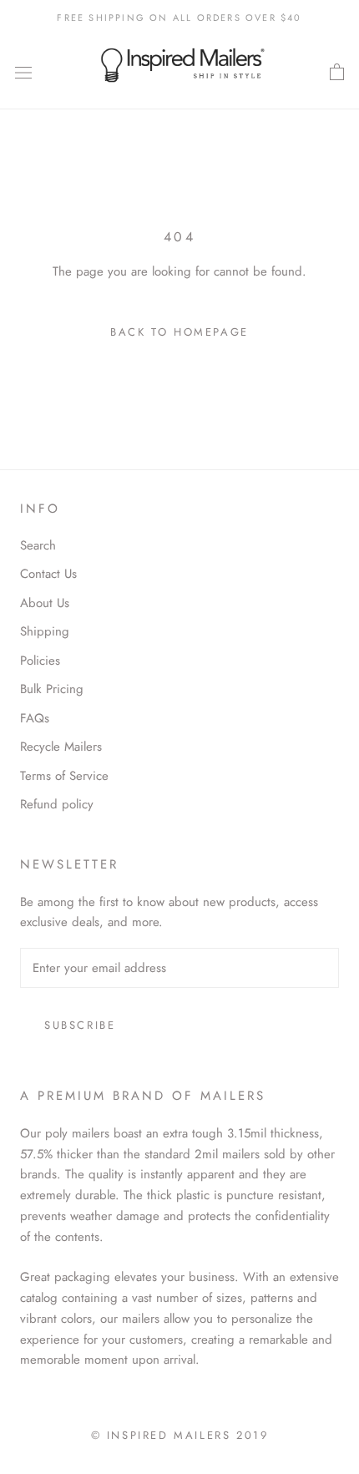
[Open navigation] (23, 72)
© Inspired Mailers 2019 (180, 1435)
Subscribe (79, 1025)
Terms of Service (64, 776)
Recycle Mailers (61, 746)
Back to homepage (179, 332)
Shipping (44, 631)
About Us (44, 603)
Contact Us (48, 574)
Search (38, 545)
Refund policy (57, 804)
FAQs (34, 718)
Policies (40, 660)
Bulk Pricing (51, 689)
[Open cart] (337, 72)
